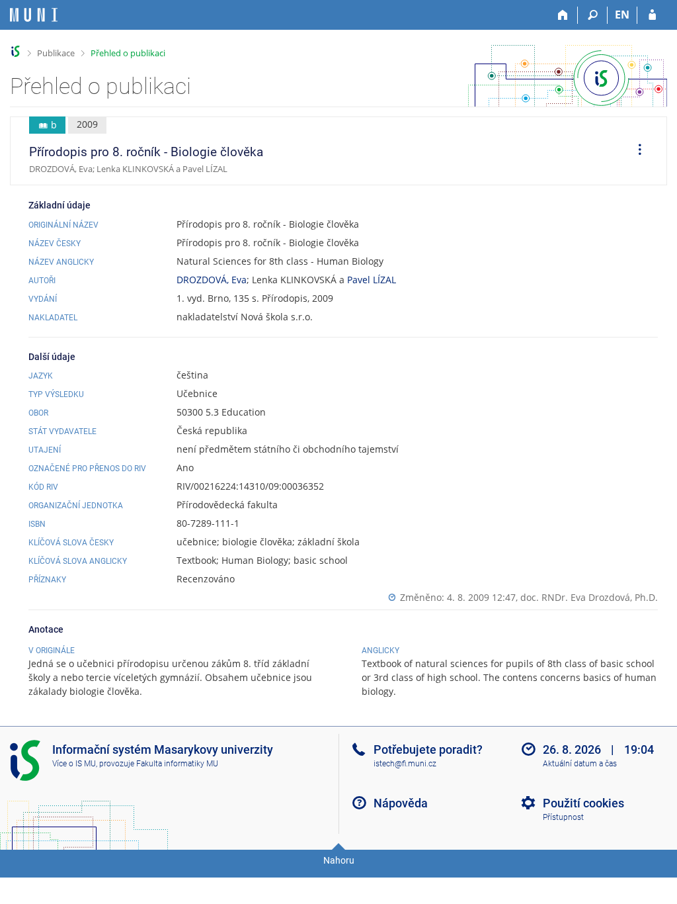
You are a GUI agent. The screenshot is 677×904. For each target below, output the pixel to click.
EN (622, 14)
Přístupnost (563, 817)
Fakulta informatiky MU (177, 763)
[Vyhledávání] (593, 15)
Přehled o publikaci (128, 53)
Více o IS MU (74, 763)
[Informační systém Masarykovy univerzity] (34, 15)
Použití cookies (583, 803)
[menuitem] (635, 151)
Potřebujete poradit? (428, 749)
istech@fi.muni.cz (405, 763)
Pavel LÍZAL (371, 279)
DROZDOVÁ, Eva (212, 279)
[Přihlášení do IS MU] (652, 15)
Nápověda (401, 803)
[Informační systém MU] (15, 51)
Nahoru (338, 860)
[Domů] (563, 15)
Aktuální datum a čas (580, 763)
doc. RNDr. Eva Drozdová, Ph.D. (589, 597)
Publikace (56, 53)
